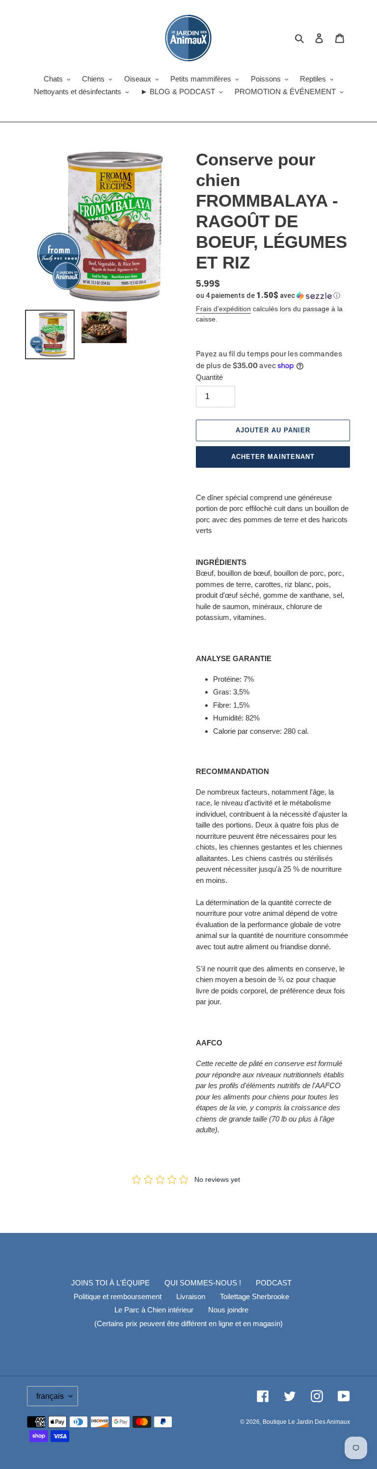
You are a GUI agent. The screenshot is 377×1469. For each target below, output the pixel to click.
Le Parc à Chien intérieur (153, 1310)
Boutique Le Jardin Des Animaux (306, 1421)
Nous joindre (228, 1310)
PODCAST (274, 1283)
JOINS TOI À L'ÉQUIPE (110, 1283)
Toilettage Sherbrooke (254, 1296)
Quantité (209, 377)
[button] (268, 295)
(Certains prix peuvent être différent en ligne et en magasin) (188, 1323)
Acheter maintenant (273, 456)
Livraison (190, 1296)
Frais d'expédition (223, 309)
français (50, 1396)
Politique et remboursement (118, 1296)
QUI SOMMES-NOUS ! (202, 1283)
